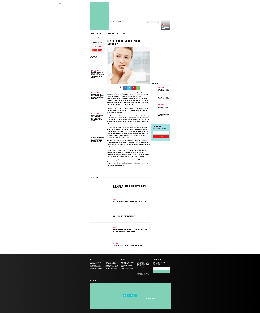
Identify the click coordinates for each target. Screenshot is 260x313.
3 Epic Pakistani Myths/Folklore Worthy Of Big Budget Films (143, 268)
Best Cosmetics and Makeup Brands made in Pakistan (164, 106)
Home (91, 37)
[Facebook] (93, 50)
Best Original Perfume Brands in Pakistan (165, 27)
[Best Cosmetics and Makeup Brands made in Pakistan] (154, 106)
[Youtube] (101, 50)
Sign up (161, 136)
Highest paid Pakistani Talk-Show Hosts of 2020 (127, 269)
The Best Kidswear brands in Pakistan (163, 115)
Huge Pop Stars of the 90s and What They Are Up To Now (129, 201)
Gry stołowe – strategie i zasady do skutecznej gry (95, 266)
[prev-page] (152, 121)
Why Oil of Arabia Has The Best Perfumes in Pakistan (163, 89)
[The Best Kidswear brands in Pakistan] (154, 114)
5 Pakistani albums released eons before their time (128, 245)
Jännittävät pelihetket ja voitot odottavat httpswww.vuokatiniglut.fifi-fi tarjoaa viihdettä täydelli (97, 75)
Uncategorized (95, 70)
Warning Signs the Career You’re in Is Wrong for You (111, 263)
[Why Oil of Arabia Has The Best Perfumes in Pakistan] (154, 89)
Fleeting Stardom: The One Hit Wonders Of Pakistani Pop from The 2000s (129, 187)
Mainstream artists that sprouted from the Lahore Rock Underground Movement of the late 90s (130, 231)
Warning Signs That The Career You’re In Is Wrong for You (112, 271)
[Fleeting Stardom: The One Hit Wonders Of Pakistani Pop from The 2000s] (100, 186)
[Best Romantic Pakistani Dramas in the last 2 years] (154, 97)
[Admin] (96, 46)
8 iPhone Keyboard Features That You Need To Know (111, 269)
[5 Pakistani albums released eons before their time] (100, 244)
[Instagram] (96, 50)
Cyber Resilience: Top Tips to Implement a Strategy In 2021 (111, 266)
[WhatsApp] (138, 88)
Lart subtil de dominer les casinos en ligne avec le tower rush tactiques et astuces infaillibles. (97, 140)
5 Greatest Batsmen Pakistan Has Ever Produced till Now (143, 274)
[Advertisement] (135, 26)
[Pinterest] (133, 88)
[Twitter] (99, 50)
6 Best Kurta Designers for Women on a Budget (95, 263)
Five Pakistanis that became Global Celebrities (127, 271)
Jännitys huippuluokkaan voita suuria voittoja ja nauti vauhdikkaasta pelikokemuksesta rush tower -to (97, 118)
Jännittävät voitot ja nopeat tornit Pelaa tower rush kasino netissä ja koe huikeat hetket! (97, 96)
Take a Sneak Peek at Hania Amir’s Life (124, 216)
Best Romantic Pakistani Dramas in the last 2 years (163, 98)
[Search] (158, 22)
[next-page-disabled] (154, 121)
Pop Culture (97, 37)
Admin (99, 46)
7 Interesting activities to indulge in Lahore (142, 271)
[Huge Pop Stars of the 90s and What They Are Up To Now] (100, 200)
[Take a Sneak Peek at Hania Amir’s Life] (100, 215)
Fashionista (164, 24)
